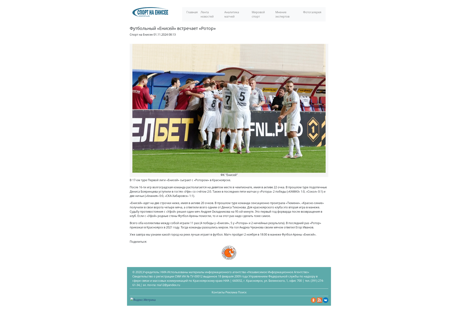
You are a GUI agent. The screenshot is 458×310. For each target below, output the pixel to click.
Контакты (218, 292)
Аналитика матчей (231, 14)
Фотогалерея (312, 12)
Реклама (231, 292)
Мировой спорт (258, 14)
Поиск (242, 292)
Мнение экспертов (282, 14)
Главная (192, 12)
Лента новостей (207, 14)
